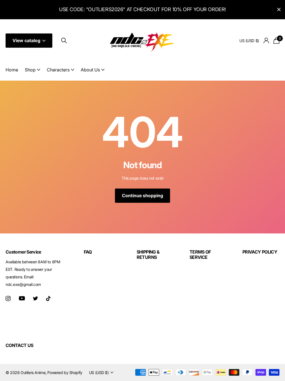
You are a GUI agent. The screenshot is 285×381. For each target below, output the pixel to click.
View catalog (27, 40)
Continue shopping (142, 195)
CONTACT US (19, 345)
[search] (64, 40)
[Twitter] (35, 298)
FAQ (88, 252)
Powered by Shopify (64, 372)
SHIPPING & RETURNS (148, 254)
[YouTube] (22, 298)
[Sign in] (266, 40)
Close (279, 9)
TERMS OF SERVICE (200, 254)
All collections (32, 73)
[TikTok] (48, 298)
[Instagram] (8, 298)
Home (12, 70)
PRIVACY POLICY (259, 252)
